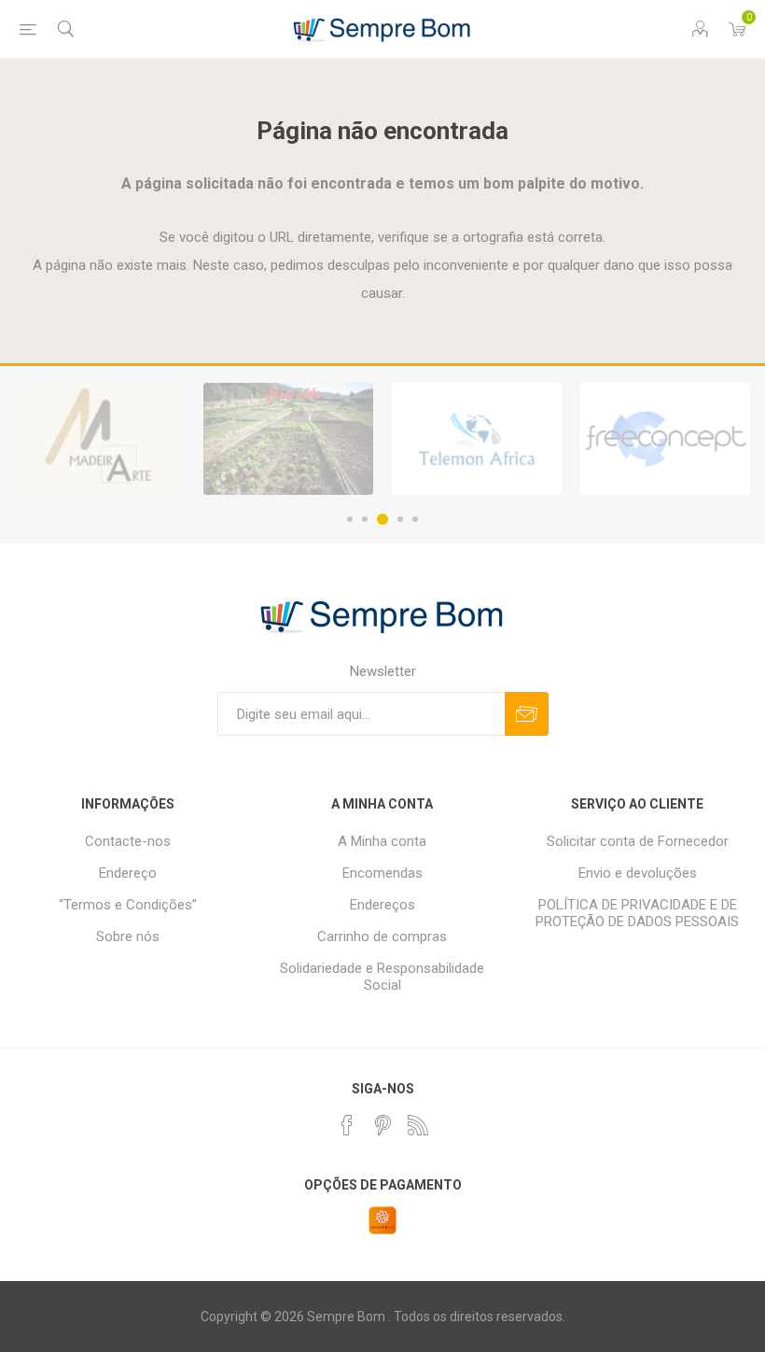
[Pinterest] (382, 1125)
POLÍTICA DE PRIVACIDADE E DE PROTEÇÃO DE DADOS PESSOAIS (637, 913)
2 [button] (365, 519)
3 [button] (382, 519)
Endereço (128, 873)
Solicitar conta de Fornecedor (638, 841)
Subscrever (527, 714)
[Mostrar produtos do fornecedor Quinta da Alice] (288, 439)
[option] (100, 439)
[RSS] (418, 1125)
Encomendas (382, 873)
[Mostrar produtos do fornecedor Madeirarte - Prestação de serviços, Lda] (100, 439)
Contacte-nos (128, 841)
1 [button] (350, 519)
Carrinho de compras (382, 936)
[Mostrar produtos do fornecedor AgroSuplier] (665, 439)
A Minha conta (382, 841)
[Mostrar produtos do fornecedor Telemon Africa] (477, 439)
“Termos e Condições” (128, 904)
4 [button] (400, 519)
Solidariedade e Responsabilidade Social (382, 976)
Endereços (382, 904)
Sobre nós (128, 936)
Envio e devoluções (637, 873)
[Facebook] (347, 1125)
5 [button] (415, 519)
